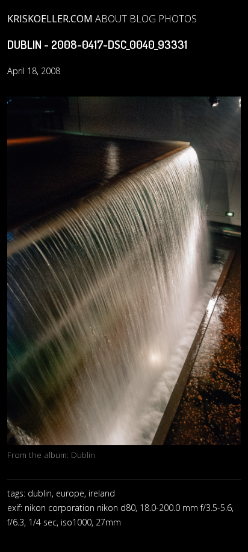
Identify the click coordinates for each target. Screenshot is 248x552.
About (111, 18)
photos (177, 18)
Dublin (83, 454)
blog (142, 18)
